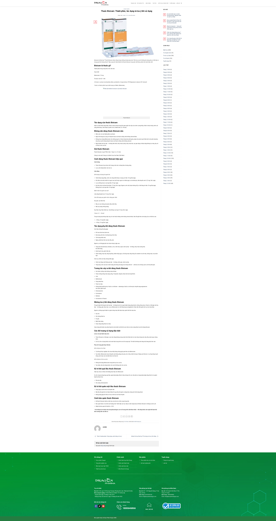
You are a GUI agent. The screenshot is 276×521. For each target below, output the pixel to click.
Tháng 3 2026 (166, 80)
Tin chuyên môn (167, 52)
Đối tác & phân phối (163, 3)
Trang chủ (133, 3)
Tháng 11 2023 (167, 155)
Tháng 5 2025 (166, 105)
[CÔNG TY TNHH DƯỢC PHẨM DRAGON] (101, 3)
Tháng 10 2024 (167, 125)
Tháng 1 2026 (166, 86)
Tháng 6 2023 (166, 169)
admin (133, 15)
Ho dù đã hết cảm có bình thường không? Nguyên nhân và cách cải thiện (174, 15)
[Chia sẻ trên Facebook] (121, 416)
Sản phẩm (148, 3)
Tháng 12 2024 (167, 119)
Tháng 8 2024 (166, 130)
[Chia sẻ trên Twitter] (124, 416)
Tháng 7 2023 (166, 166)
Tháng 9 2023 (166, 161)
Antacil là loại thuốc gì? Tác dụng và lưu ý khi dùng (144, 436)
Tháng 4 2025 (166, 108)
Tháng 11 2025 (167, 91)
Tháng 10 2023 (167, 158)
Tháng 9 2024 (166, 128)
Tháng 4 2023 (166, 172)
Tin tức (154, 3)
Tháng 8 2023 (166, 164)
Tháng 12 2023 (167, 153)
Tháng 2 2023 (166, 178)
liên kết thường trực (137, 421)
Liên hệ (178, 3)
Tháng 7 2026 (166, 69)
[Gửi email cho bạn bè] (126, 416)
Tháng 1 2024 (166, 150)
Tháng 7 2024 (166, 133)
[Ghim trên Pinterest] (129, 416)
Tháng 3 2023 (166, 175)
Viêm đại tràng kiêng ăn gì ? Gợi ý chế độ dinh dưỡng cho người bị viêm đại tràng (174, 34)
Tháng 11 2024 (167, 122)
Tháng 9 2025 (166, 97)
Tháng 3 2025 (166, 111)
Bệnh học (165, 50)
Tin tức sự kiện (167, 55)
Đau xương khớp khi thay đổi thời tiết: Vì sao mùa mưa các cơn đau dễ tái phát (174, 21)
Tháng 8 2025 (166, 100)
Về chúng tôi (140, 3)
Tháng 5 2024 (166, 139)
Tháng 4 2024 (166, 141)
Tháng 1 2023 (166, 180)
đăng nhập (103, 445)
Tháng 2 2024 (166, 147)
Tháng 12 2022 (167, 183)
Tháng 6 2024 (166, 136)
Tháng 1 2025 (166, 116)
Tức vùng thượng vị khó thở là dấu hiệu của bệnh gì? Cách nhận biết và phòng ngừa (174, 40)
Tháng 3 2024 (166, 144)
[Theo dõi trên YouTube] (103, 506)
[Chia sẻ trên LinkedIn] (132, 416)
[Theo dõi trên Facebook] (96, 506)
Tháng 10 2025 (167, 94)
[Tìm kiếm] (181, 3)
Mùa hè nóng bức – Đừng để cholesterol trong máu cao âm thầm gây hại (174, 27)
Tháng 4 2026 (166, 78)
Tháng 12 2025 (167, 89)
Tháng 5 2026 (166, 75)
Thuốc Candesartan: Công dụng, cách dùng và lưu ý (109, 436)
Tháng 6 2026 (166, 72)
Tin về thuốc (127, 9)
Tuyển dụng (172, 3)
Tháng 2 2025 (166, 114)
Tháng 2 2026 (166, 83)
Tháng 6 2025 (166, 103)
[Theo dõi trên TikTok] (99, 506)
